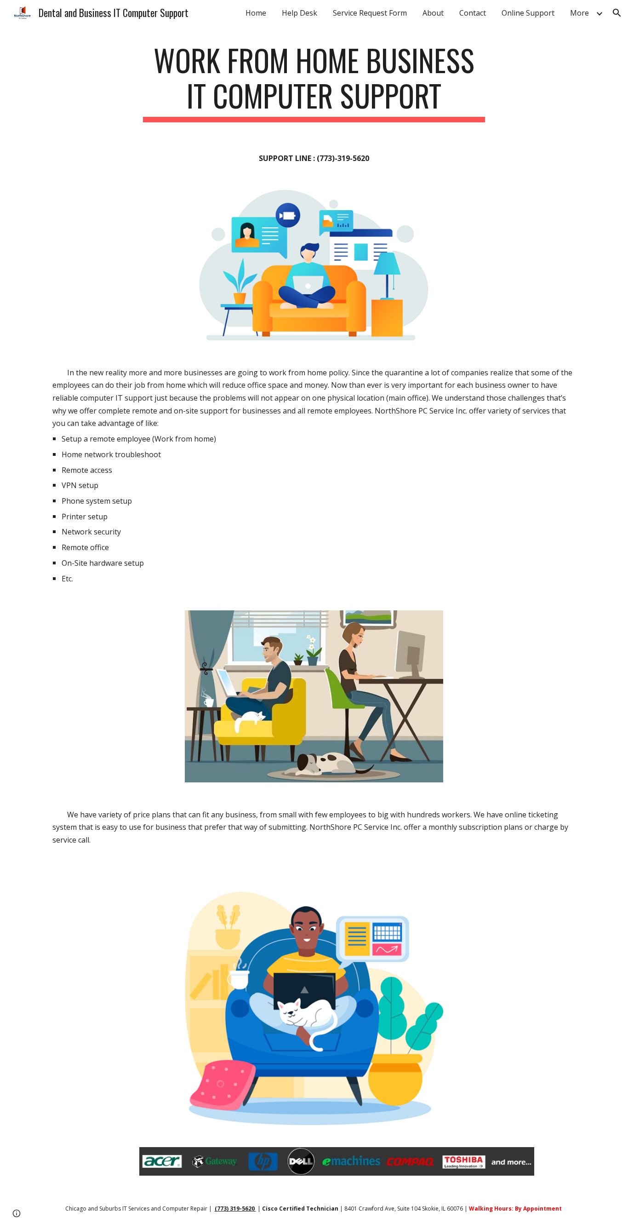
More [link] (579, 13)
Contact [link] (472, 13)
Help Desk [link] (299, 13)
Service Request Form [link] (370, 13)
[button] (617, 13)
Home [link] (255, 13)
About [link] (433, 13)
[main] (314, 82)
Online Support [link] (528, 13)
